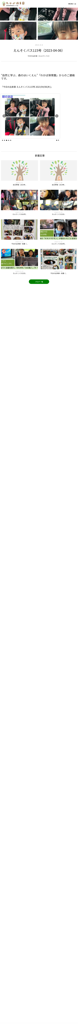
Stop (58, 140)
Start (56, 140)
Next (56, 116)
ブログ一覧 (39, 281)
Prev (4, 116)
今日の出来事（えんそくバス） (39, 56)
